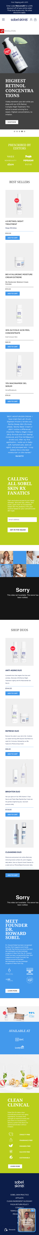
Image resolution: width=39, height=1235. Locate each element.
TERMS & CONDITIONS (19, 1196)
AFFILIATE (19, 1183)
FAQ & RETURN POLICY (19, 1190)
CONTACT (19, 1193)
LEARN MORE (12, 976)
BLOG (19, 1203)
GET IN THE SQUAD (18, 515)
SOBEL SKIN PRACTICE (19, 1180)
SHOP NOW (12, 115)
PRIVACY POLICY (19, 1200)
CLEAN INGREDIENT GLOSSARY (19, 1187)
